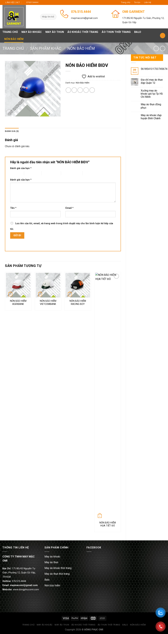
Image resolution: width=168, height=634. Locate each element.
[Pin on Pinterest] (86, 90)
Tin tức (137, 2)
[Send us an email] (164, 2)
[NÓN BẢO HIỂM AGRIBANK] (18, 285)
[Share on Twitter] (74, 90)
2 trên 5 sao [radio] (30, 173)
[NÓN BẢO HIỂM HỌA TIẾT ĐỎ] (107, 396)
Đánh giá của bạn (21, 168)
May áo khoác (31, 32)
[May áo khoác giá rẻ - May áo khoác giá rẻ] (18, 16)
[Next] (120, 403)
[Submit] (53, 17)
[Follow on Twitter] (161, 2)
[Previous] (5, 403)
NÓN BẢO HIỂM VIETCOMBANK (48, 303)
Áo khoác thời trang (82, 32)
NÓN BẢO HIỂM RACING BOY (78, 303)
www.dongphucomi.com (26, 589)
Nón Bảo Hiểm (13, 39)
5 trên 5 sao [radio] (88, 173)
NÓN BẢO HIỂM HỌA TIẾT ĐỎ (107, 524)
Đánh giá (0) (12, 131)
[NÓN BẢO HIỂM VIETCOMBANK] (48, 285)
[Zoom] (9, 112)
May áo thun (54, 32)
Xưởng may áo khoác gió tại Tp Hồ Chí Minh (152, 93)
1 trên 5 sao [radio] (15, 173)
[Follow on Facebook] (155, 2)
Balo (137, 32)
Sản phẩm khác (45, 48)
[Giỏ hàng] (162, 35)
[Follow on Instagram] (158, 2)
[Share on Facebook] (68, 90)
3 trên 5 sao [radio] (48, 173)
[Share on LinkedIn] (92, 90)
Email (69, 208)
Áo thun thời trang (116, 32)
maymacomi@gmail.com (84, 18)
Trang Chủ (10, 32)
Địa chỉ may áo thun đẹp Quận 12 (152, 81)
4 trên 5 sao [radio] (67, 173)
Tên (13, 208)
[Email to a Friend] (80, 90)
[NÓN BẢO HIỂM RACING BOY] (77, 285)
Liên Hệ (147, 2)
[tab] (12, 131)
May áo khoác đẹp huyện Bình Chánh (151, 117)
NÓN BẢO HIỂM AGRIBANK (18, 303)
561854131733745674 (154, 68)
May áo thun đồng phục (151, 106)
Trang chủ (125, 2)
